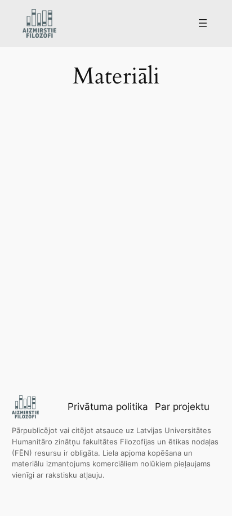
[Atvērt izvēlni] (202, 23)
